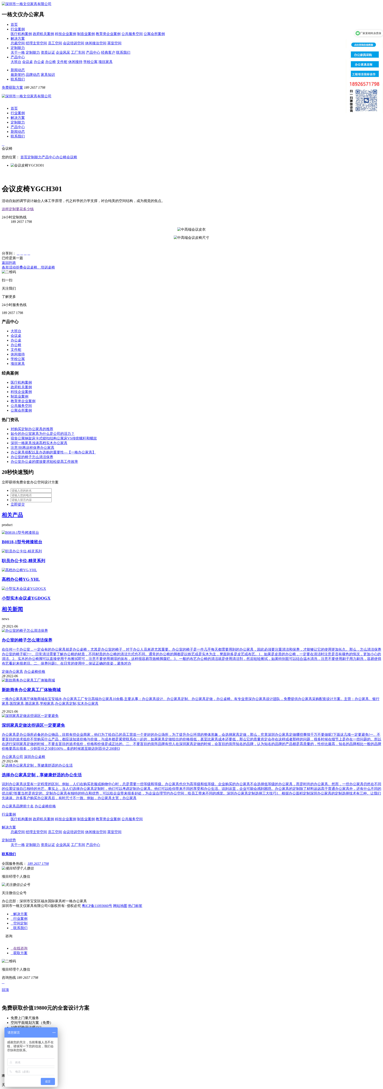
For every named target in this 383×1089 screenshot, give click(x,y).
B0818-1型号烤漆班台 (22, 542)
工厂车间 (78, 52)
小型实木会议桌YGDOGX (26, 598)
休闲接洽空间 (95, 43)
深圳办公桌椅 (34, 757)
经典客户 (108, 52)
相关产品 (12, 515)
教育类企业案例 (108, 34)
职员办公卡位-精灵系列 (23, 560)
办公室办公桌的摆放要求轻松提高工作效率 (44, 461)
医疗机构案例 (21, 34)
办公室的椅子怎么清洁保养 (32, 457)
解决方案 (18, 38)
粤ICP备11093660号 (97, 906)
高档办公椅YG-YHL (21, 579)
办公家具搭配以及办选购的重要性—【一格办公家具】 (53, 452)
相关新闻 (12, 609)
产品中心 (93, 52)
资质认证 (48, 52)
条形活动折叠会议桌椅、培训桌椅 (28, 267)
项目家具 (105, 62)
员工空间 (55, 43)
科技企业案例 (65, 34)
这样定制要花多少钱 (18, 209)
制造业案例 (86, 34)
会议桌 (27, 62)
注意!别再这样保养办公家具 (32, 447)
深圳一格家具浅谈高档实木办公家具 (39, 443)
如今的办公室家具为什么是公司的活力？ (42, 434)
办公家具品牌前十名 (18, 806)
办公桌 (39, 62)
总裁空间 (18, 43)
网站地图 (120, 906)
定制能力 (18, 48)
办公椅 (50, 62)
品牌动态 (33, 75)
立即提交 (18, 504)
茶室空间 (114, 43)
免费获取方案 (12, 87)
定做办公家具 (12, 671)
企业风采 (63, 52)
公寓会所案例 (154, 34)
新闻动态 (18, 70)
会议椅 (71, 157)
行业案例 (18, 29)
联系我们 (123, 52)
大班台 (16, 62)
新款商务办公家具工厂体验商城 (31, 689)
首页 (14, 24)
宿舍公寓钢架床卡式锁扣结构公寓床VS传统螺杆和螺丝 (54, 438)
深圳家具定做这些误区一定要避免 (33, 725)
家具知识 (48, 75)
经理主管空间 (36, 43)
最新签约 (18, 75)
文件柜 (62, 62)
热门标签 (135, 906)
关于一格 (18, 52)
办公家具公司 (12, 757)
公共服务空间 (132, 34)
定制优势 (9, 840)
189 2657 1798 (38, 863)
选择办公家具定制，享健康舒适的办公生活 (42, 775)
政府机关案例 (43, 34)
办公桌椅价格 (34, 671)
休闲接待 (75, 62)
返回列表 (9, 263)
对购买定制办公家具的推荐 (32, 429)
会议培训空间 (73, 43)
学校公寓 (90, 62)
